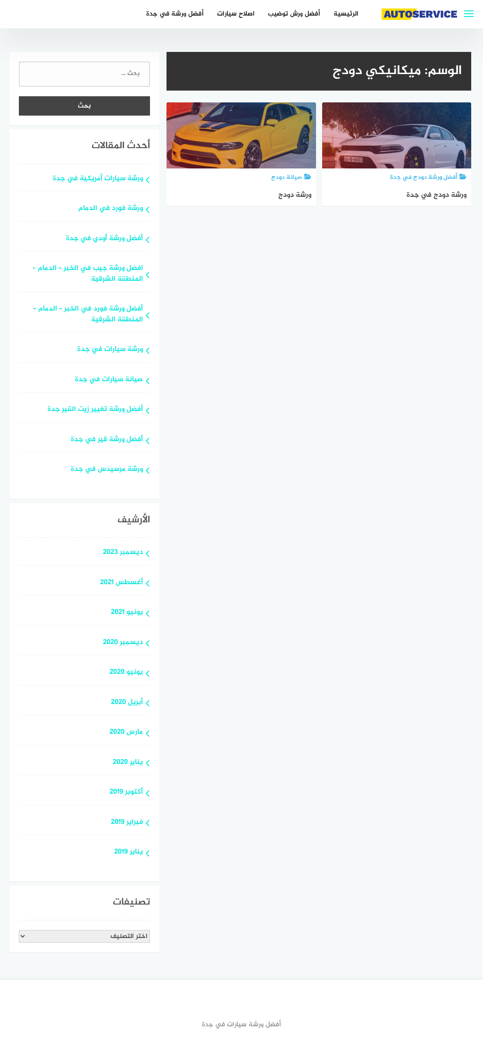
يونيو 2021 (127, 612)
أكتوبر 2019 (126, 792)
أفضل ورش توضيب (294, 13)
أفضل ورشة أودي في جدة (104, 239)
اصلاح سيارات (236, 13)
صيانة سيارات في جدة (109, 380)
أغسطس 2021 (121, 583)
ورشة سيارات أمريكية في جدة (98, 179)
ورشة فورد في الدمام (110, 208)
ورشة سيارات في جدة (110, 349)
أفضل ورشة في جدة (175, 13)
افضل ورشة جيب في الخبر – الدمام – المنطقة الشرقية (88, 274)
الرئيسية (345, 13)
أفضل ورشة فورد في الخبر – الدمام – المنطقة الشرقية (88, 315)
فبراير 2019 (127, 822)
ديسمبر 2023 (123, 552)
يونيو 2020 (126, 672)
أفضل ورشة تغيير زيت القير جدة (95, 409)
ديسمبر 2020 (123, 642)
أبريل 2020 (127, 702)
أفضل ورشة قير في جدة (107, 440)
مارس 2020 (126, 732)
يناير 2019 (128, 852)
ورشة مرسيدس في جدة (107, 469)
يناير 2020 (128, 762)
